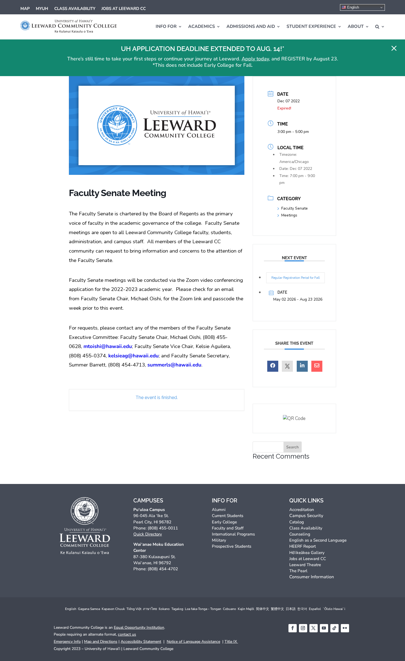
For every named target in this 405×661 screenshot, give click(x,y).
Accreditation (301, 509)
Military (219, 540)
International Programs (233, 534)
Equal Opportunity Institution (139, 627)
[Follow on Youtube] (324, 628)
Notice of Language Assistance (193, 641)
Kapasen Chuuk (113, 609)
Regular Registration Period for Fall (295, 278)
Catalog (296, 522)
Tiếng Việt (133, 609)
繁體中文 (277, 609)
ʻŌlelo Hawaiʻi (334, 609)
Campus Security (306, 516)
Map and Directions (100, 641)
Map (25, 9)
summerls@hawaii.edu (174, 364)
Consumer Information (311, 577)
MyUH (42, 9)
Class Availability (74, 9)
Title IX (231, 641)
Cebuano (229, 609)
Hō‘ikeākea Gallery (307, 552)
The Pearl (298, 571)
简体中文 (262, 609)
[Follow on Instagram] (303, 628)
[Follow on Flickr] (345, 628)
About (356, 26)
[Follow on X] (313, 628)
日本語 (291, 609)
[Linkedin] (302, 366)
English (352, 7)
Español (315, 609)
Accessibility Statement (141, 641)
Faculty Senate (294, 208)
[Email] (316, 366)
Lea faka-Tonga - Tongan (203, 609)
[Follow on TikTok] (334, 628)
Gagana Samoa (89, 609)
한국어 (302, 609)
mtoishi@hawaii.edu (107, 346)
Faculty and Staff (228, 528)
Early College (224, 522)
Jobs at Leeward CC (123, 9)
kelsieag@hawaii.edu (133, 355)
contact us (127, 634)
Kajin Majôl (246, 609)
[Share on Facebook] (272, 366)
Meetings (289, 215)
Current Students (227, 515)
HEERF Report (302, 546)
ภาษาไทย (150, 609)
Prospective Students (231, 546)
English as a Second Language (318, 540)
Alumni (219, 509)
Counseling (299, 534)
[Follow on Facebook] (292, 628)
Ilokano (164, 609)
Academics (201, 26)
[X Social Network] (287, 366)
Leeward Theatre (305, 565)
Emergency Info (67, 641)
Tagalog (177, 609)
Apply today (255, 58)
